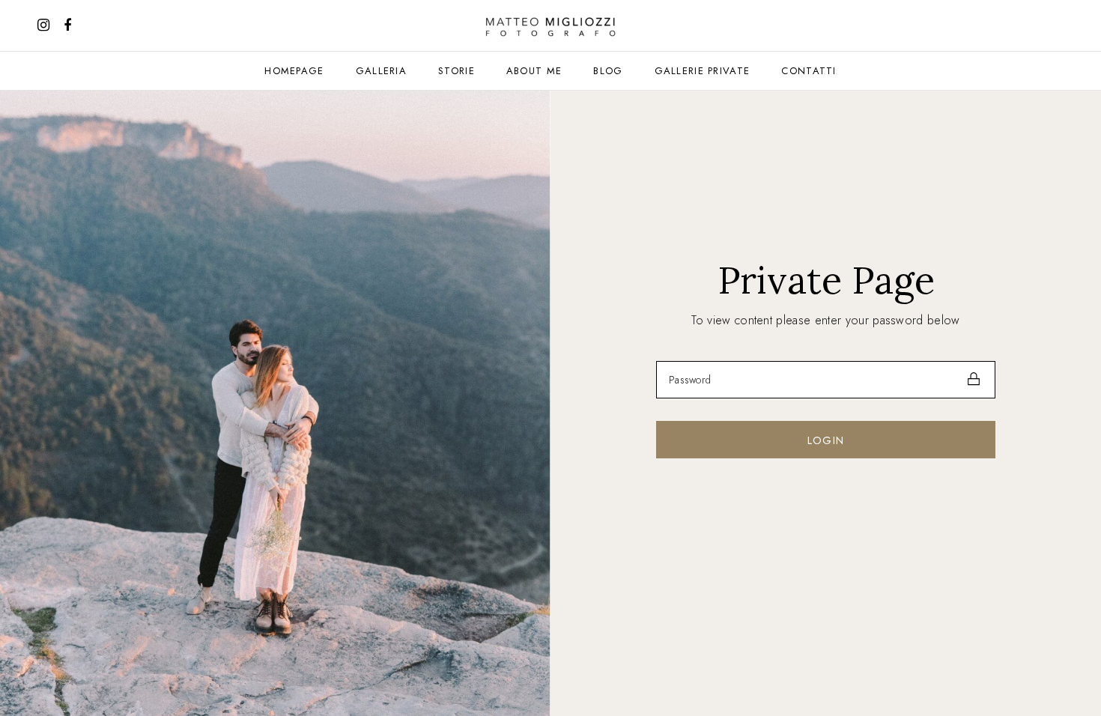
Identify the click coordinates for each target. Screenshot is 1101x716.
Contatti (808, 71)
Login (826, 440)
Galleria (381, 71)
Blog (607, 71)
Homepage (294, 71)
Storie (456, 71)
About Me (534, 71)
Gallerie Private (702, 71)
